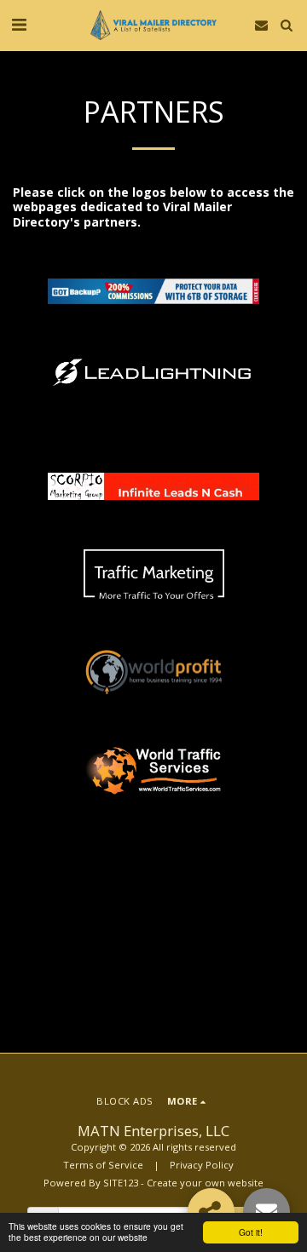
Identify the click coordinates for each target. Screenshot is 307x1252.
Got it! (251, 1232)
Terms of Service (103, 1164)
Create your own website (205, 1182)
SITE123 (120, 1182)
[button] (18, 24)
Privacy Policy (202, 1164)
